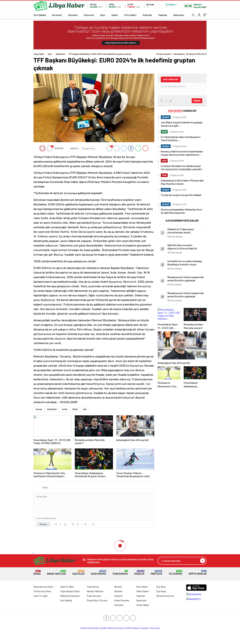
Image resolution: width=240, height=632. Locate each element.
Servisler (57, 14)
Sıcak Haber (142, 604)
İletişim (95, 628)
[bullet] (77, 524)
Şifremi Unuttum (165, 595)
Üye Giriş (160, 586)
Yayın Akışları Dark (70, 591)
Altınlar (118, 586)
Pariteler (156, 572)
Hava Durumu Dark (43, 586)
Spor (102, 14)
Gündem (73, 14)
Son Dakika (39, 14)
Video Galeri (142, 591)
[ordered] (73, 524)
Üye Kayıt (161, 591)
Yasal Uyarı (155, 628)
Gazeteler (178, 14)
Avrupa (39, 409)
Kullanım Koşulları (140, 628)
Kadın (115, 14)
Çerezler (120, 628)
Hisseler (139, 572)
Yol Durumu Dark (42, 591)
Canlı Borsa (93, 586)
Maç (85, 409)
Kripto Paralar (198, 572)
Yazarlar (162, 14)
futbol (64, 409)
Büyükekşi (52, 409)
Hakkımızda (85, 628)
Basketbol (60, 54)
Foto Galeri (130, 14)
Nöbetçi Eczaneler (70, 595)
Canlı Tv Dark (67, 586)
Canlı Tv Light (40, 595)
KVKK (128, 628)
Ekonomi (89, 14)
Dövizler (118, 591)
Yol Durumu (175, 572)
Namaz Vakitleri (56, 572)
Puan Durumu (120, 572)
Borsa (37, 572)
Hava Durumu (98, 572)
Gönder (43, 524)
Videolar (147, 14)
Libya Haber (38, 54)
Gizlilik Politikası (107, 628)
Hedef (75, 409)
